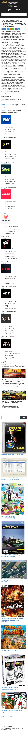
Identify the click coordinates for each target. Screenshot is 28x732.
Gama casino (4, 104)
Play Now (3, 139)
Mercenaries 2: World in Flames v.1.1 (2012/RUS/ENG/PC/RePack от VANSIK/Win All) (12, 620)
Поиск (3, 415)
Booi (12, 248)
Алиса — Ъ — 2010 (7, 716)
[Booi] (6, 248)
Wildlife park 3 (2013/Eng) (9, 650)
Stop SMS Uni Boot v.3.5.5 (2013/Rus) (12, 454)
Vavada (3, 110)
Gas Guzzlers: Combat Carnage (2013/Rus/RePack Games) (13, 380)
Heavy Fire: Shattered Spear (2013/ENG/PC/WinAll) (12, 402)
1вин (2, 99)
